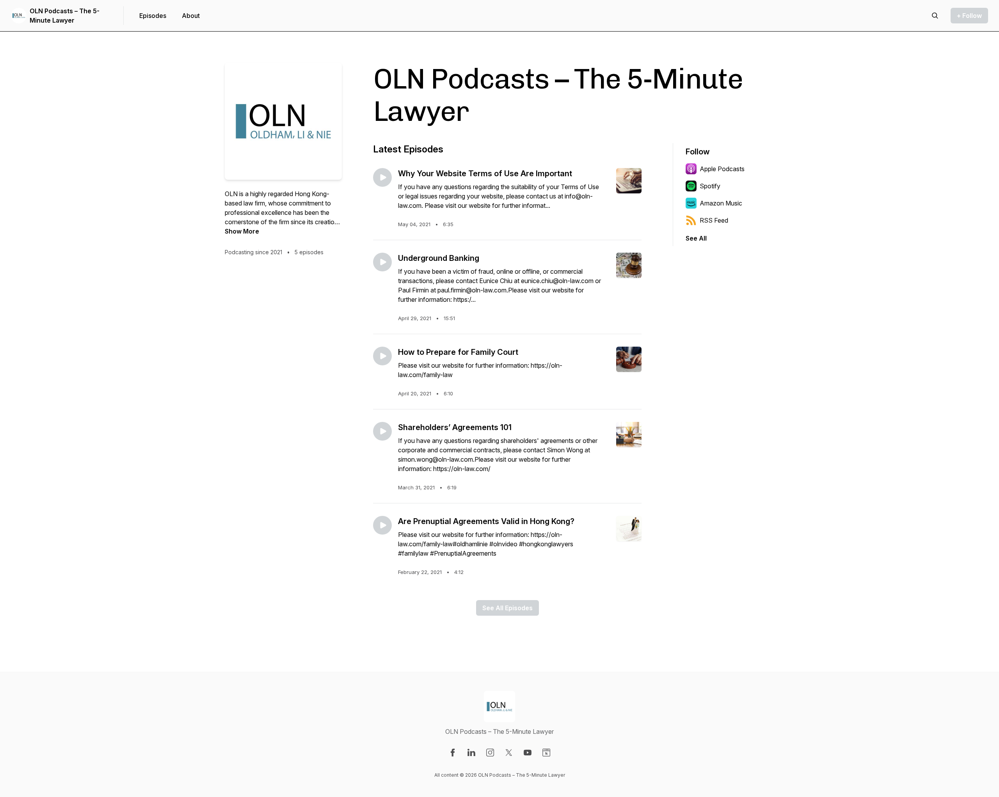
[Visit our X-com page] (509, 752)
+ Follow (969, 15)
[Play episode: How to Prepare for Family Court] (382, 356)
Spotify (710, 186)
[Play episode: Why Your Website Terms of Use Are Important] (382, 177)
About (191, 15)
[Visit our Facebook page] (453, 752)
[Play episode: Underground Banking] (382, 262)
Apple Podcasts (722, 169)
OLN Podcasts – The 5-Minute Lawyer (65, 15)
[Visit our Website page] (546, 752)
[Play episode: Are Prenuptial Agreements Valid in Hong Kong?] (382, 525)
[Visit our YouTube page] (527, 752)
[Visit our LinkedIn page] (471, 752)
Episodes (152, 15)
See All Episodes (507, 608)
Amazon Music (721, 203)
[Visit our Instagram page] (490, 752)
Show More (242, 231)
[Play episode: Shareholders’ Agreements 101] (382, 431)
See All (696, 238)
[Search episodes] (935, 15)
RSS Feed (714, 220)
